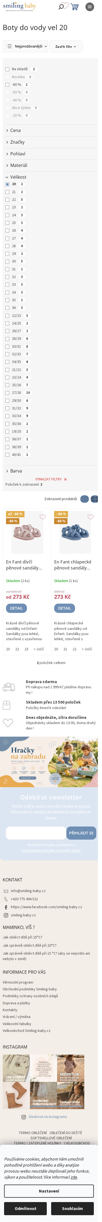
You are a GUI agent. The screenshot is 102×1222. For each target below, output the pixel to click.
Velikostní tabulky (17, 1024)
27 (17, 238)
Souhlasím (72, 1209)
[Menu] (89, 6)
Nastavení (49, 1191)
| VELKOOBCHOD (77, 1143)
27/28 (21, 392)
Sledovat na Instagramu (48, 1117)
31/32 (20, 408)
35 (17, 300)
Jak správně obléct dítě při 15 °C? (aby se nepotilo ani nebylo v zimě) (46, 956)
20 (17, 184)
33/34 (20, 416)
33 (17, 284)
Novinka (21, 77)
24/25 (20, 323)
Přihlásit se (81, 833)
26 (17, 230)
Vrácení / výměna (16, 1017)
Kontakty (10, 1010)
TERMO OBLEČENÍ (32, 1133)
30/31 (20, 346)
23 (17, 207)
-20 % (19, 115)
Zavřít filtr (63, 46)
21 (17, 192)
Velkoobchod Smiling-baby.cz (27, 1031)
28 (17, 246)
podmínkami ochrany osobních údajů (51, 850)
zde (74, 1177)
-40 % (19, 100)
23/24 (20, 377)
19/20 (20, 431)
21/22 (20, 370)
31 (17, 269)
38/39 (20, 447)
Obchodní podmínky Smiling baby (30, 989)
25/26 (20, 385)
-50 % (19, 92)
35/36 (20, 424)
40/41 (20, 454)
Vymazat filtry (48, 479)
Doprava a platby (16, 1003)
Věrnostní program (18, 982)
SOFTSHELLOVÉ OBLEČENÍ (51, 1138)
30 (17, 261)
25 (17, 223)
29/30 (20, 400)
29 (17, 253)
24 (17, 215)
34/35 (20, 362)
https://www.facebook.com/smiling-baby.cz (46, 907)
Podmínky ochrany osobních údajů (30, 996)
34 (17, 292)
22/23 (20, 315)
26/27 (20, 331)
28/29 (20, 338)
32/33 (20, 354)
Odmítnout (25, 1209)
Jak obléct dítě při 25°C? (22, 937)
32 (17, 277)
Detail (16, 608)
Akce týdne (24, 108)
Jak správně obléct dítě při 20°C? (30, 945)
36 (17, 308)
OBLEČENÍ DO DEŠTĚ (66, 1133)
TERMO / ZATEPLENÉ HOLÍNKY (37, 1143)
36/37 (20, 439)
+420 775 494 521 (24, 899)
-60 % (19, 84)
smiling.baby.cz (23, 915)
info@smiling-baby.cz (28, 891)
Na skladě (23, 69)
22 (17, 199)
